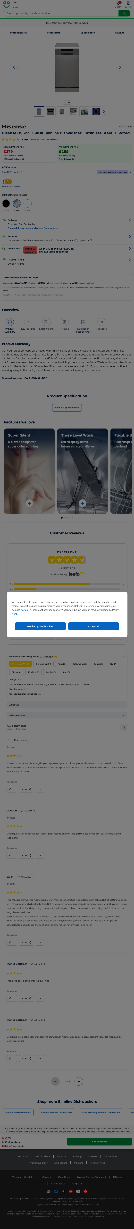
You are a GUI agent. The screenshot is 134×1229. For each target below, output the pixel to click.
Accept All (93, 626)
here (23, 609)
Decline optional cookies (40, 626)
